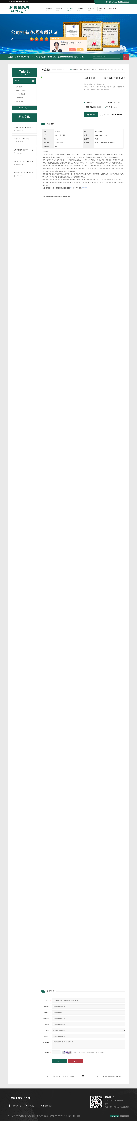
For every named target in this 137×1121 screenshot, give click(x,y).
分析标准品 (19, 97)
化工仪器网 (76, 1116)
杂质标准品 (19, 101)
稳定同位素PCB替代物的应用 (23, 161)
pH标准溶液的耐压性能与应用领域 (25, 139)
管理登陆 (124, 1116)
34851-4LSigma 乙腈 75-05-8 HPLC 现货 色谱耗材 (63, 57)
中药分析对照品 (21, 90)
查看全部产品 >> (24, 108)
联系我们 (48, 1106)
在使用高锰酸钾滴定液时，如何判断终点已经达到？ (31, 150)
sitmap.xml (114, 1116)
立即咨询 (92, 114)
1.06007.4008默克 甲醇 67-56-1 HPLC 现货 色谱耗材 (31, 57)
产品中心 (31, 1106)
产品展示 (87, 69)
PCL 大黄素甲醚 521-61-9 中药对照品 (61, 1076)
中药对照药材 (20, 94)
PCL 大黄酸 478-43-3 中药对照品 (111, 1076)
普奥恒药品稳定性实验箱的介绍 (24, 172)
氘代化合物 (19, 87)
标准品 (17, 81)
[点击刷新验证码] (67, 1052)
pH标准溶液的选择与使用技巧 (23, 127)
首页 (80, 69)
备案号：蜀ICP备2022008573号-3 (54, 1116)
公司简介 (15, 1106)
